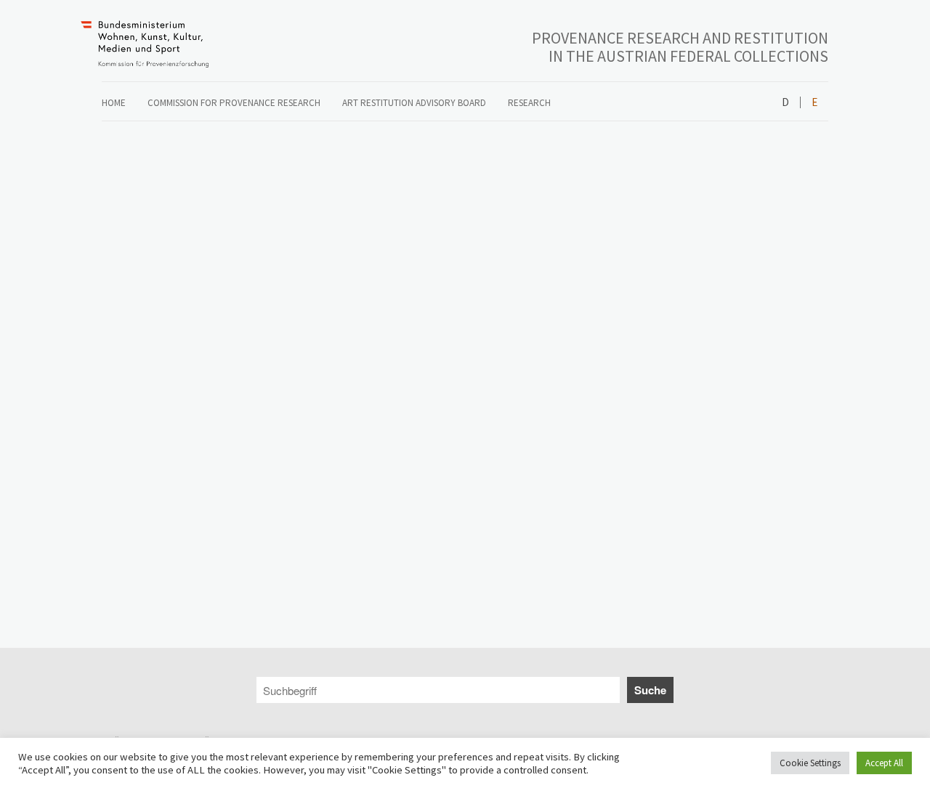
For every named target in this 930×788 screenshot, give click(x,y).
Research (529, 103)
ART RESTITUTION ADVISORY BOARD (414, 103)
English (814, 103)
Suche (650, 690)
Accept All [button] (884, 763)
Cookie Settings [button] (810, 763)
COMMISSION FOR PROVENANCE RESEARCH (233, 103)
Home (114, 103)
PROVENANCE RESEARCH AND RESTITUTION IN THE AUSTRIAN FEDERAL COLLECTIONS (680, 47)
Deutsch (785, 103)
